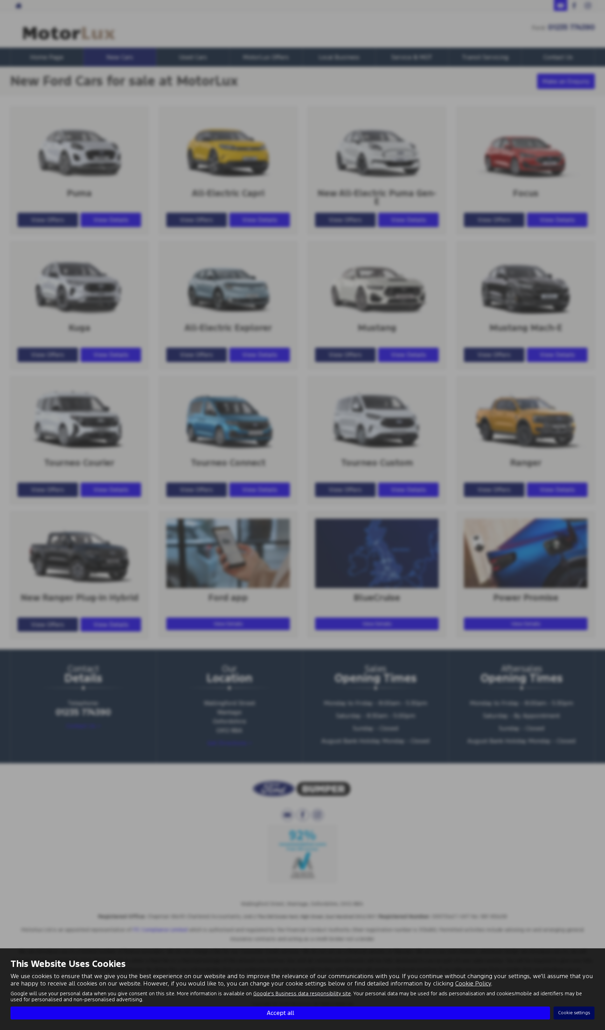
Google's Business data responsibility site (302, 993)
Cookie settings (574, 1013)
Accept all (280, 1013)
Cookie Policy (473, 983)
